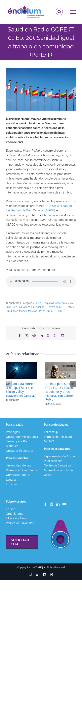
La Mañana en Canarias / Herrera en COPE (41, 307)
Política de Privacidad (20, 523)
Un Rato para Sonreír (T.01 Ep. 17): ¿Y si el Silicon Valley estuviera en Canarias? (21, 390)
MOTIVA (49, 441)
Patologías (13, 432)
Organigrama (14, 513)
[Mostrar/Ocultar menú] (73, 12)
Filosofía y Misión (17, 518)
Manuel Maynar (27, 311)
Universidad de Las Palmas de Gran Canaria (22, 468)
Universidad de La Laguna (18, 477)
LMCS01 (70, 307)
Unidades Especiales (19, 450)
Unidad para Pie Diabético (16, 444)
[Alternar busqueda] (59, 12)
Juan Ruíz (11, 307)
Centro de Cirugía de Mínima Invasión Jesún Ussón (58, 470)
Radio (38, 303)
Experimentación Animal (60, 456)
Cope (58, 303)
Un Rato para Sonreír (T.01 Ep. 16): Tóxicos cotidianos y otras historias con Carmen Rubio (59, 392)
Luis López (12, 311)
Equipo (10, 509)
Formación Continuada (58, 436)
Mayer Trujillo (45, 311)
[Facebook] (45, 504)
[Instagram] (51, 504)
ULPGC (58, 311)
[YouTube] (64, 504)
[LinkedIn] (58, 504)
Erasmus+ (12, 484)
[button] (9, 384)
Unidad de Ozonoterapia (22, 436)
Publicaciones (53, 460)
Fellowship (51, 432)
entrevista (67, 303)
